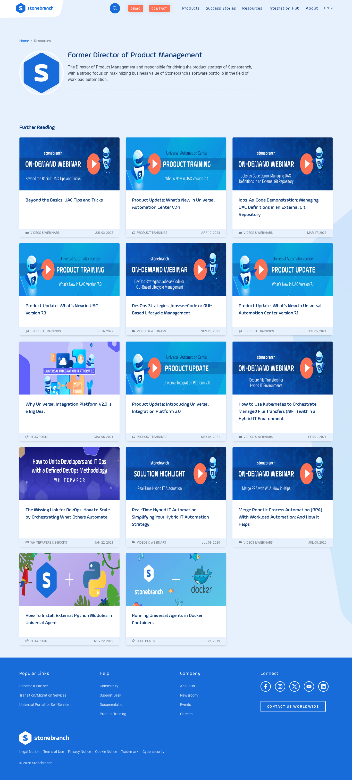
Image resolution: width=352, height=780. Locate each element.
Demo (136, 8)
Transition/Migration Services (42, 695)
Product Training (113, 714)
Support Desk (110, 695)
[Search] (115, 8)
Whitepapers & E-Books (48, 542)
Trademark (129, 752)
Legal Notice (29, 752)
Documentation (112, 704)
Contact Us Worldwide (293, 706)
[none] (191, 8)
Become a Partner (33, 686)
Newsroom (189, 695)
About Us (187, 686)
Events (185, 704)
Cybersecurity (153, 752)
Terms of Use (53, 752)
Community (109, 686)
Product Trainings (151, 233)
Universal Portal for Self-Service (44, 704)
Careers (186, 714)
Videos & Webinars (45, 233)
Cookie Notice (106, 752)
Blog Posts (39, 437)
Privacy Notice (79, 752)
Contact (159, 8)
